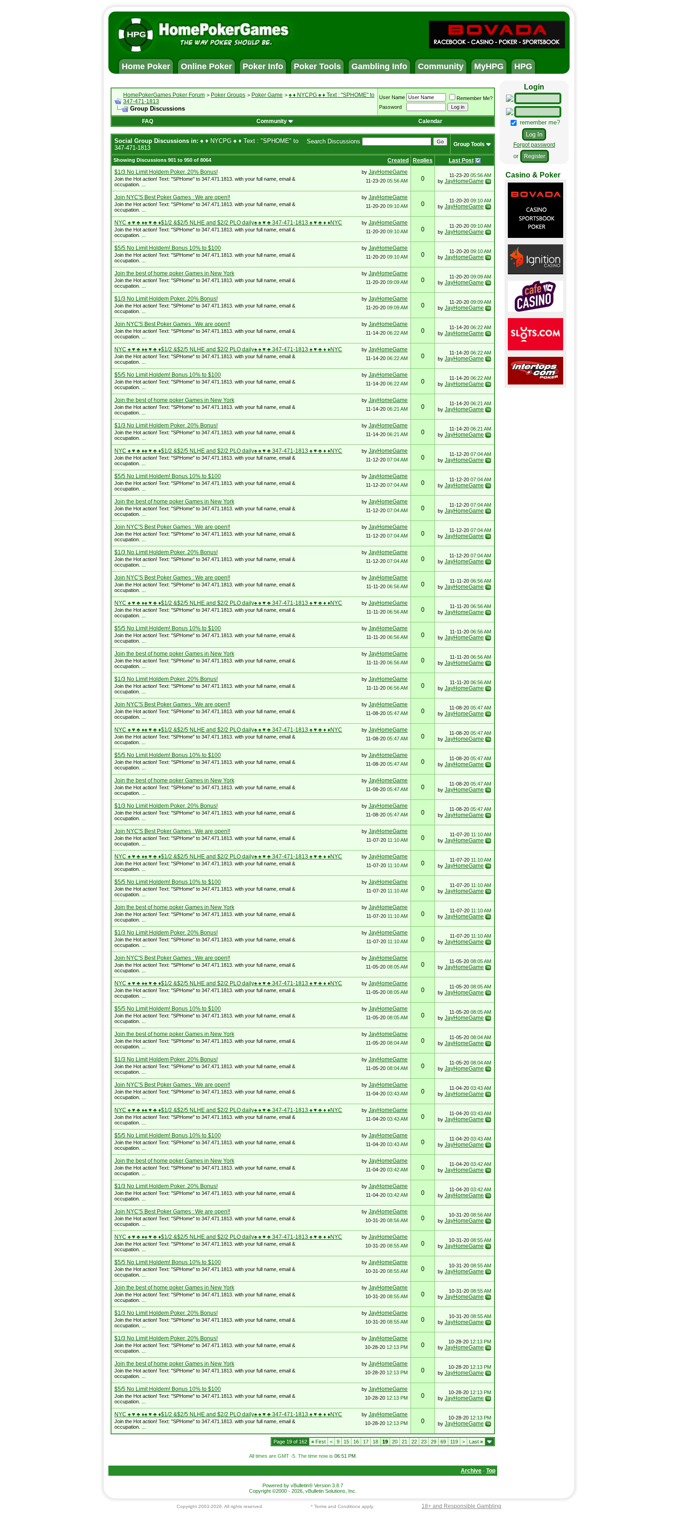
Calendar (430, 121)
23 (424, 1441)
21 (404, 1441)
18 (375, 1441)
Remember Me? (475, 98)
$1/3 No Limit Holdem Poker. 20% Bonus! (166, 172)
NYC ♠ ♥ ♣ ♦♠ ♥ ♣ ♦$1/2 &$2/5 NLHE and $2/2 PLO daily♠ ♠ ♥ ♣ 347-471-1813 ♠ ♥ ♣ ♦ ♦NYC (228, 222)
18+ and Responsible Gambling (461, 1506)
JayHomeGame (388, 172)
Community (271, 121)
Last (476, 1441)
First (318, 1441)
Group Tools (469, 144)
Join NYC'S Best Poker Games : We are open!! (172, 197)
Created (398, 160)
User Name (392, 97)
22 (414, 1441)
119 (454, 1441)
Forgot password (534, 145)
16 (356, 1441)
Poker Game (267, 95)
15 (346, 1441)
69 (443, 1441)
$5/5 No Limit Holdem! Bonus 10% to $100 (167, 248)
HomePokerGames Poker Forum (164, 95)
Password (390, 107)
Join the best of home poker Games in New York (174, 273)
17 (366, 1441)
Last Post (461, 160)
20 (395, 1441)
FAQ (147, 121)
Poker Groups (228, 95)
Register (534, 156)
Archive (471, 1470)
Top (490, 1470)
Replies (423, 160)
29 (433, 1441)
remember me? (539, 122)
